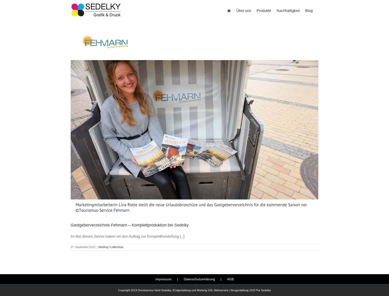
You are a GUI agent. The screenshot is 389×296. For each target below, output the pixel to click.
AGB (230, 279)
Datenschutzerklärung (199, 279)
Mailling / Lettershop (111, 247)
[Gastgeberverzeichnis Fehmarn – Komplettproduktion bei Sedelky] (194, 124)
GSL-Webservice (218, 290)
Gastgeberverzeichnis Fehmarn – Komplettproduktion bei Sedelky (130, 225)
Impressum (164, 279)
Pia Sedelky (263, 290)
